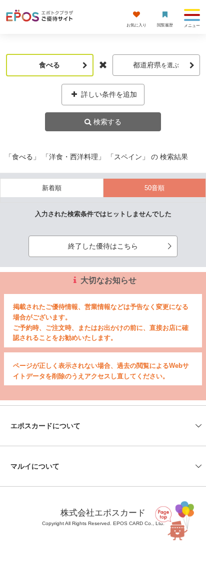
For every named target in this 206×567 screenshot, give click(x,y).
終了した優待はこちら (103, 246)
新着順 (52, 188)
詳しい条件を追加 (108, 94)
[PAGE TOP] (174, 520)
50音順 (154, 188)
